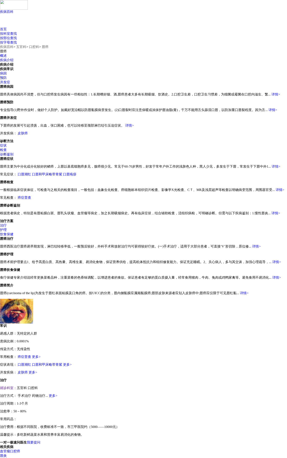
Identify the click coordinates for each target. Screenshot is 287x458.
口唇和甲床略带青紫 (47, 174)
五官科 (21, 47)
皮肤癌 (23, 133)
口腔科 (34, 47)
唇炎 (3, 455)
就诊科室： (8, 388)
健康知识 (16, 23)
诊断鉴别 (6, 154)
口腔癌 (15, 451)
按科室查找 (8, 33)
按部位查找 (8, 38)
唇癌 (45, 47)
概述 (3, 55)
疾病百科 (6, 11)
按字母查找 (8, 42)
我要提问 (33, 442)
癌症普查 (24, 197)
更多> (36, 357)
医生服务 (104, 23)
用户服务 (46, 23)
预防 (3, 77)
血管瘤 (5, 451)
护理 (3, 230)
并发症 (5, 82)
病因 (3, 73)
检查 (3, 150)
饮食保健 (6, 234)
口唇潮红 (24, 174)
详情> (275, 94)
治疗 (3, 225)
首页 (3, 29)
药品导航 (75, 23)
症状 (3, 145)
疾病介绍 (6, 60)
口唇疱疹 (69, 174)
